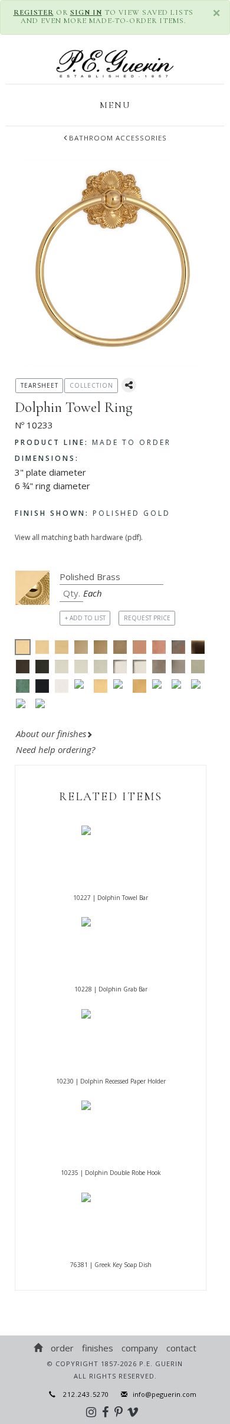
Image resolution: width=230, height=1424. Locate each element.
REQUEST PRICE (147, 618)
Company (139, 1348)
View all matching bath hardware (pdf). (79, 537)
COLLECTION (91, 385)
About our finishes (51, 733)
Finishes (97, 1348)
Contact (181, 1348)
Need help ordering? (56, 749)
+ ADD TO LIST (85, 618)
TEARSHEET (39, 385)
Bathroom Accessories (118, 137)
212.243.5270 (82, 1394)
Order (62, 1348)
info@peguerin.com (164, 1394)
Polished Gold (92, 513)
